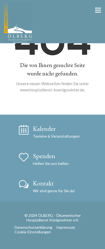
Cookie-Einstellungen (33, 232)
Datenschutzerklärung (33, 227)
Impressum (65, 227)
